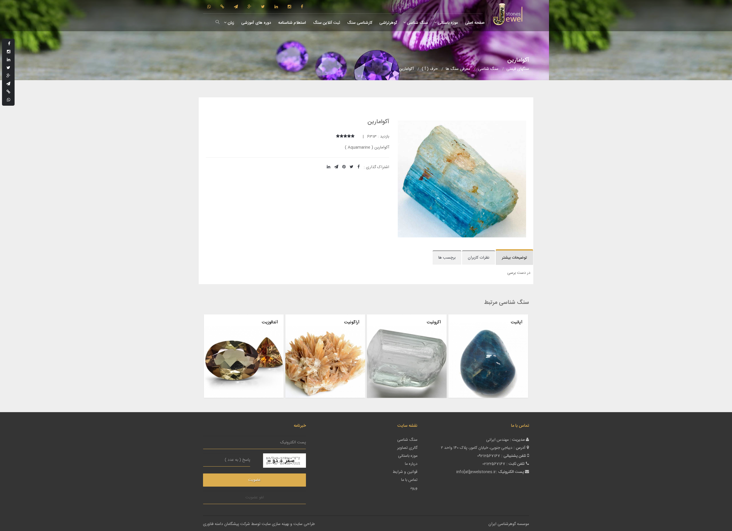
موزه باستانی (447, 22)
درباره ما (411, 464)
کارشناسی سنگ (359, 22)
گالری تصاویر (407, 448)
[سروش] (222, 7)
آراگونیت (351, 322)
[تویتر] (263, 7)
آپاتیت (516, 322)
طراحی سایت (304, 524)
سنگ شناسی (417, 22)
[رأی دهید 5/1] (353, 136)
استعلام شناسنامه (291, 22)
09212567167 (488, 456)
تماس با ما (409, 480)
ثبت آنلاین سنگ (326, 22)
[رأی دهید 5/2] (349, 136)
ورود (413, 488)
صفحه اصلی (474, 22)
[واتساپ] (209, 7)
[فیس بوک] (302, 7)
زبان (230, 22)
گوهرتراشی (387, 22)
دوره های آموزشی (255, 22)
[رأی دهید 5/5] (338, 136)
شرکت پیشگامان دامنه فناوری (226, 524)
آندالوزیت (270, 322)
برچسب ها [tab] (446, 257)
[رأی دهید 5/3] (345, 136)
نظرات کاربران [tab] (478, 257)
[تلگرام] (236, 7)
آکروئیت (434, 322)
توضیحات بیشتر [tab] (514, 257)
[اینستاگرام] (289, 7)
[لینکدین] (276, 7)
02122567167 (493, 464)
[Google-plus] (249, 7)
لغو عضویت (254, 497)
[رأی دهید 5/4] (341, 136)
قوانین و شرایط (405, 472)
